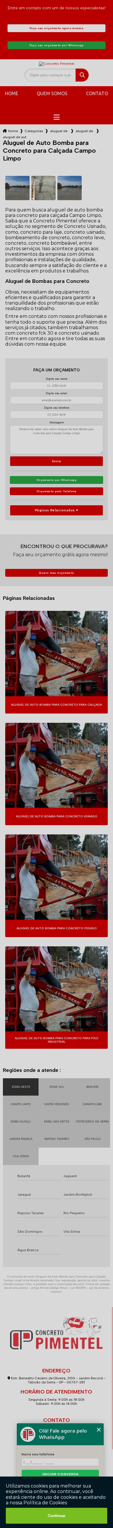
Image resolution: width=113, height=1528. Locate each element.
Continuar (56, 1516)
